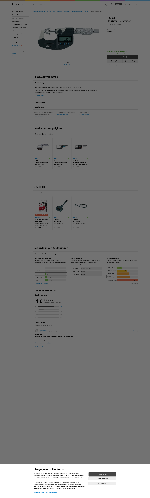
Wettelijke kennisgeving (41, 492)
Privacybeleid (53, 492)
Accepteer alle (102, 474)
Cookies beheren (102, 483)
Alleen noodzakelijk (102, 478)
